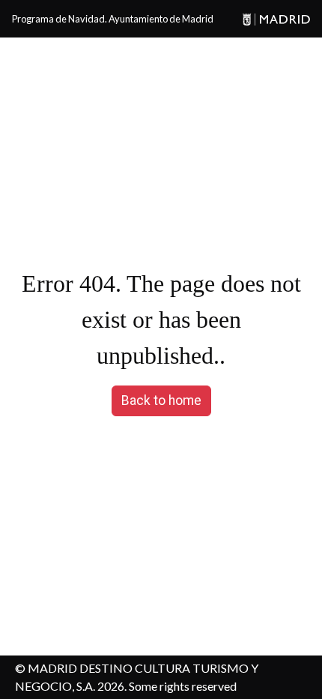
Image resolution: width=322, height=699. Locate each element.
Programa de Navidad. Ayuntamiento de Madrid (112, 19)
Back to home (161, 400)
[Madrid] (274, 19)
